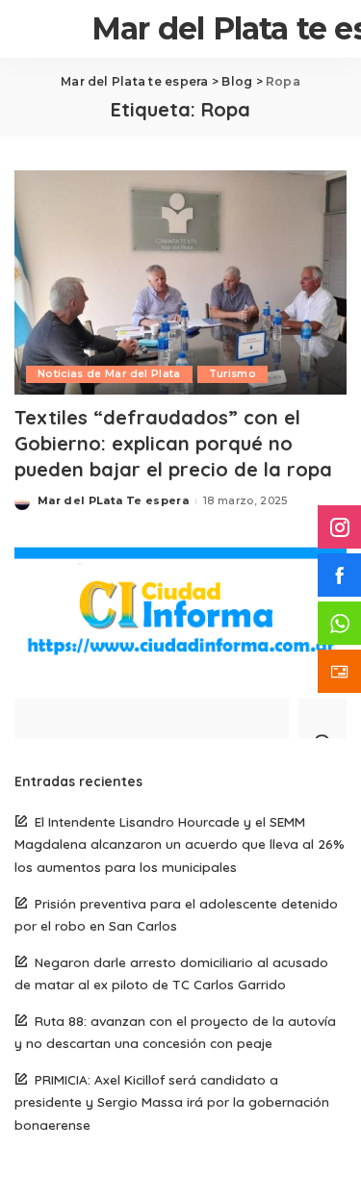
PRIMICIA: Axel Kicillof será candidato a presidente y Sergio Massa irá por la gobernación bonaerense (171, 1101)
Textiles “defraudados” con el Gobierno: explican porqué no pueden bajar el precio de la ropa (173, 443)
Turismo (232, 374)
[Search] (322, 718)
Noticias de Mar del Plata (109, 374)
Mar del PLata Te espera (113, 500)
